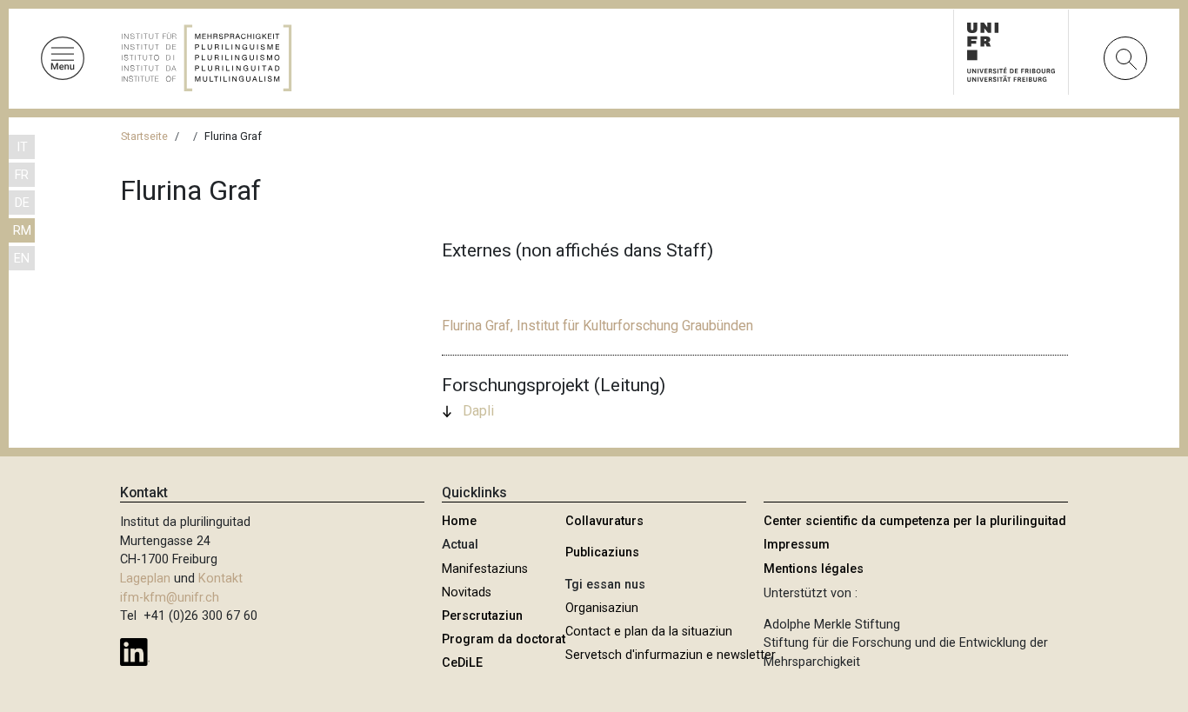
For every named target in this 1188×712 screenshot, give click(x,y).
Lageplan (145, 578)
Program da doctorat (503, 639)
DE (22, 203)
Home (459, 521)
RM (22, 230)
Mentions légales (814, 569)
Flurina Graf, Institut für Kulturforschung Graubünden (597, 325)
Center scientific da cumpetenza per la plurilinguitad (915, 521)
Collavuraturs (604, 521)
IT (22, 147)
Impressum (797, 544)
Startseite (144, 136)
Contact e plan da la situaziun (648, 631)
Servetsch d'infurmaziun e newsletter (670, 655)
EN (22, 258)
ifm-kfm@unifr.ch (169, 597)
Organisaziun (601, 608)
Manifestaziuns (485, 569)
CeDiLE (462, 662)
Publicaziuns (602, 552)
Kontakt (220, 578)
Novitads (466, 592)
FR (22, 175)
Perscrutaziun (482, 616)
